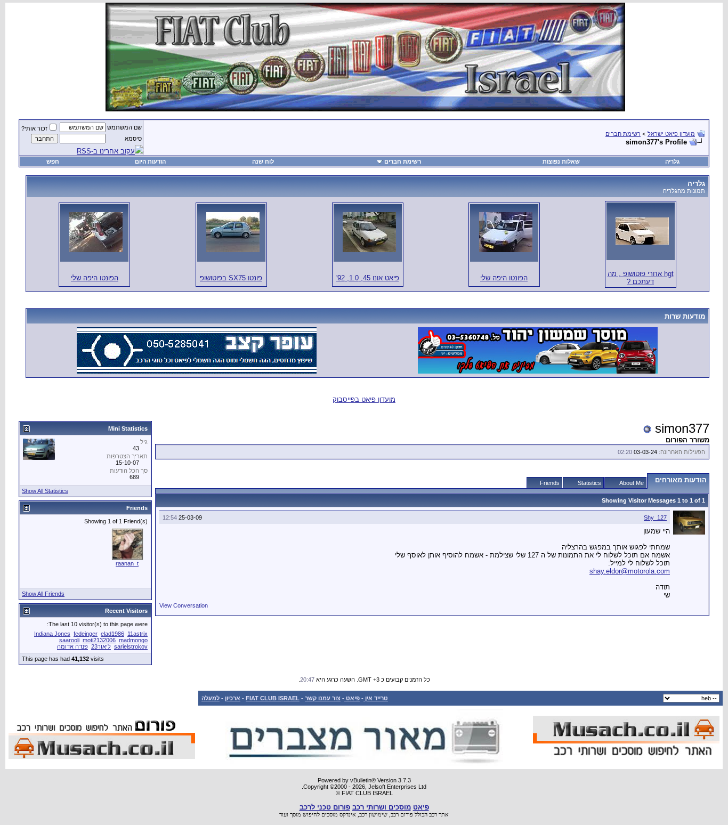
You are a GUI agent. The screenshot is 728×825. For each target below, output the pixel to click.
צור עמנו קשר (323, 698)
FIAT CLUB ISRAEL (273, 698)
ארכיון (232, 698)
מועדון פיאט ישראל (671, 134)
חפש (52, 161)
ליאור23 (101, 646)
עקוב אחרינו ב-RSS (106, 151)
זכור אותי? (34, 128)
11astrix (137, 633)
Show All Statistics (45, 491)
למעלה (210, 698)
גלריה (672, 161)
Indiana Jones (52, 633)
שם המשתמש (124, 127)
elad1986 (112, 633)
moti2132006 (99, 640)
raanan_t (127, 563)
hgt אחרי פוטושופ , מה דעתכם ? (641, 278)
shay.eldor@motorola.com (629, 571)
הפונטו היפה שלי (504, 278)
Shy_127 (655, 517)
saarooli (69, 640)
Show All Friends (43, 594)
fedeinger (86, 633)
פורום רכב (402, 814)
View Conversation (183, 605)
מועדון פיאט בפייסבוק (364, 399)
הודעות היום (150, 161)
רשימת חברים (623, 134)
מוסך (295, 814)
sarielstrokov (131, 646)
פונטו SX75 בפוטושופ (231, 278)
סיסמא (133, 138)
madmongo (133, 640)
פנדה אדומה (72, 646)
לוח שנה (263, 161)
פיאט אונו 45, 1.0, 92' (367, 278)
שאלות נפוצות (561, 161)
